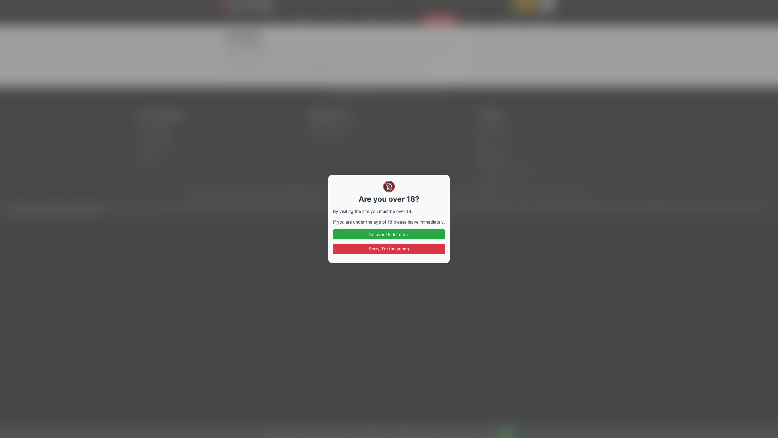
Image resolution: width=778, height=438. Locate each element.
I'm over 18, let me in (389, 234)
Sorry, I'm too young (389, 248)
